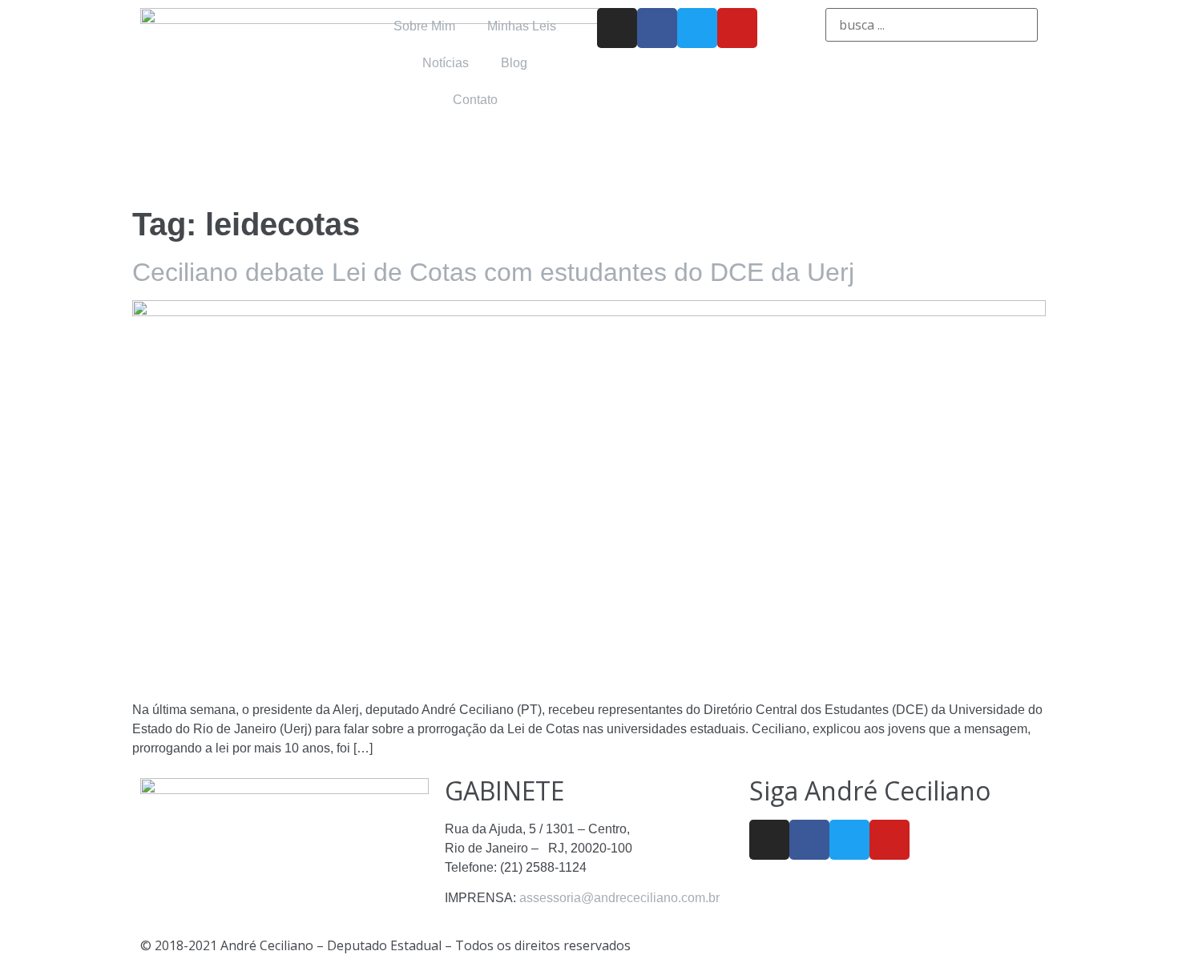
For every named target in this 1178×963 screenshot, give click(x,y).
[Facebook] (657, 28)
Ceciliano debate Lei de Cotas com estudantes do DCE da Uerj (493, 272)
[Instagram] (617, 28)
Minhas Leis (521, 26)
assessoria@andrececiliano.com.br (619, 898)
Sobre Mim (424, 26)
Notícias (445, 63)
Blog (514, 63)
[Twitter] (697, 28)
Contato (475, 99)
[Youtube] (737, 28)
